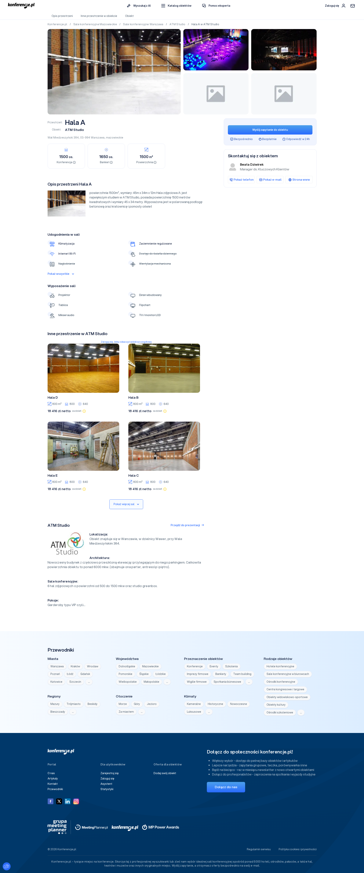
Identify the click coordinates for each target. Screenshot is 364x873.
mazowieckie (114, 137)
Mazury (55, 704)
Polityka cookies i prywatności (298, 849)
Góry (137, 704)
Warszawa (98, 137)
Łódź (70, 674)
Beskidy (92, 704)
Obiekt (129, 16)
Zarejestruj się (109, 773)
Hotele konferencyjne (280, 666)
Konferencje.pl (58, 24)
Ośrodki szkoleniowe (280, 712)
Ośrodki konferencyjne (281, 682)
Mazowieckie (150, 666)
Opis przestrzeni (62, 16)
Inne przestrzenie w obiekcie (99, 16)
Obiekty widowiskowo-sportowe (287, 697)
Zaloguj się (107, 778)
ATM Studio (177, 24)
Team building (242, 674)
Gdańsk (85, 674)
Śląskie (144, 674)
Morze (123, 704)
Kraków (75, 666)
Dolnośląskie (127, 666)
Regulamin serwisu (259, 849)
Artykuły (53, 778)
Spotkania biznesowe (227, 682)
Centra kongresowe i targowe (285, 689)
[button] (176, 5)
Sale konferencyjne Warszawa (143, 24)
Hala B (133, 397)
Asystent (106, 784)
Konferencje (195, 666)
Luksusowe (194, 712)
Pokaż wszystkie (58, 274)
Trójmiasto (74, 704)
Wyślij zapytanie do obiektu (270, 130)
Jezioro (152, 704)
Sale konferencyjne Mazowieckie (95, 24)
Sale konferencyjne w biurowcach (288, 674)
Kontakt (53, 784)
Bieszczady (57, 712)
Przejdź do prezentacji (185, 525)
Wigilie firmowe (197, 682)
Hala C (133, 475)
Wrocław (92, 666)
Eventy (214, 666)
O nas (51, 773)
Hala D (53, 397)
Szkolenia (231, 666)
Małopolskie (151, 682)
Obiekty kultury (276, 705)
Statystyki (106, 789)
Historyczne (215, 704)
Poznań (55, 674)
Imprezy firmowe (197, 674)
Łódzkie (161, 674)
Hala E (53, 475)
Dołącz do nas (226, 787)
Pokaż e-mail (272, 179)
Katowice (56, 682)
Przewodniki (55, 789)
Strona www (301, 179)
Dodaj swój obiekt (165, 773)
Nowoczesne (238, 704)
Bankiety (220, 674)
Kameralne (194, 704)
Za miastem (126, 712)
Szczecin (75, 682)
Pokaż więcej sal (124, 504)
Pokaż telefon (244, 179)
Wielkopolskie (128, 682)
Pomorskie (125, 674)
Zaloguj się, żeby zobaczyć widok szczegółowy (126, 341)
